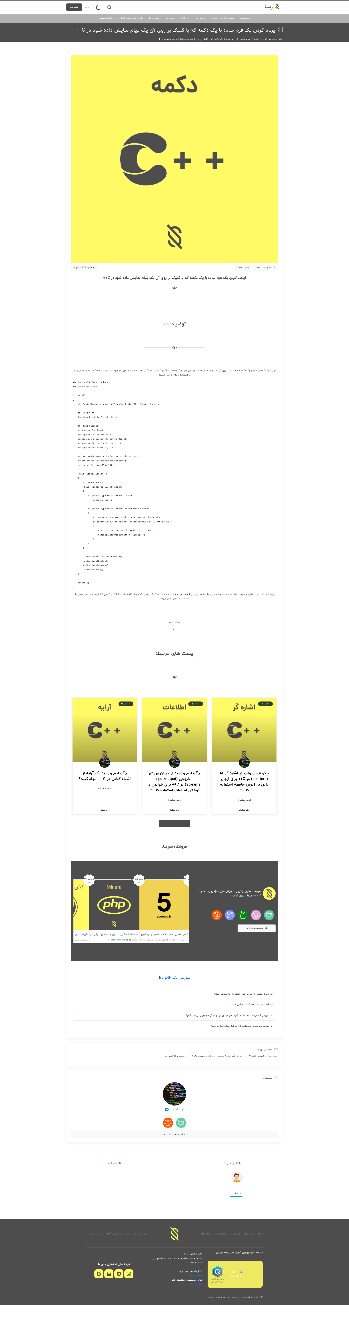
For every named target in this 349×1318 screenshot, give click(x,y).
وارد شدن (112, 1163)
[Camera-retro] (108, 1273)
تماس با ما (154, 18)
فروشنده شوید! (106, 18)
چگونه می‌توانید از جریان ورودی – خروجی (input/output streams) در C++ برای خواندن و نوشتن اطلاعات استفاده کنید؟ (174, 781)
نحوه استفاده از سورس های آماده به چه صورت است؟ (241, 994)
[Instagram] (128, 1273)
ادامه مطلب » (244, 800)
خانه (280, 39)
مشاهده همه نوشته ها (174, 1134)
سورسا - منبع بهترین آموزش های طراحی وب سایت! (229, 891)
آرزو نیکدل (177, 1110)
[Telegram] (118, 1273)
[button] (174, 823)
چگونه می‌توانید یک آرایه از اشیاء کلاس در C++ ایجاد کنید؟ (105, 776)
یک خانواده (168, 977)
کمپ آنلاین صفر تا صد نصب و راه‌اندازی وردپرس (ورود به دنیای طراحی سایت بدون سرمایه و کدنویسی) (164, 940)
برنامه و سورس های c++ (200, 1056)
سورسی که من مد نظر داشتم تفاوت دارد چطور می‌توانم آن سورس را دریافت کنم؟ (227, 1015)
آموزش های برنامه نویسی (230, 1056)
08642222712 (195, 1284)
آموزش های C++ (255, 1056)
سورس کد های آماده (223, 18)
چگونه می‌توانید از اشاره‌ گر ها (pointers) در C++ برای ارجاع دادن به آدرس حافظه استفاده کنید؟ (244, 781)
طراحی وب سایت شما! (132, 18)
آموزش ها (201, 18)
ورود (87, 7)
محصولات (245, 18)
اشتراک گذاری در (83, 267)
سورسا (185, 977)
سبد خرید (95, 1234)
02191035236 (195, 1275)
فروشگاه (184, 18)
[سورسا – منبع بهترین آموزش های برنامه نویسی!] (272, 7)
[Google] (98, 1273)
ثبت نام (74, 7)
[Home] (174, 1234)
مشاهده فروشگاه (255, 928)
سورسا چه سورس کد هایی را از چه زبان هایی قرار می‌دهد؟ (239, 1026)
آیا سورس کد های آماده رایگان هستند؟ (248, 1004)
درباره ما (170, 18)
